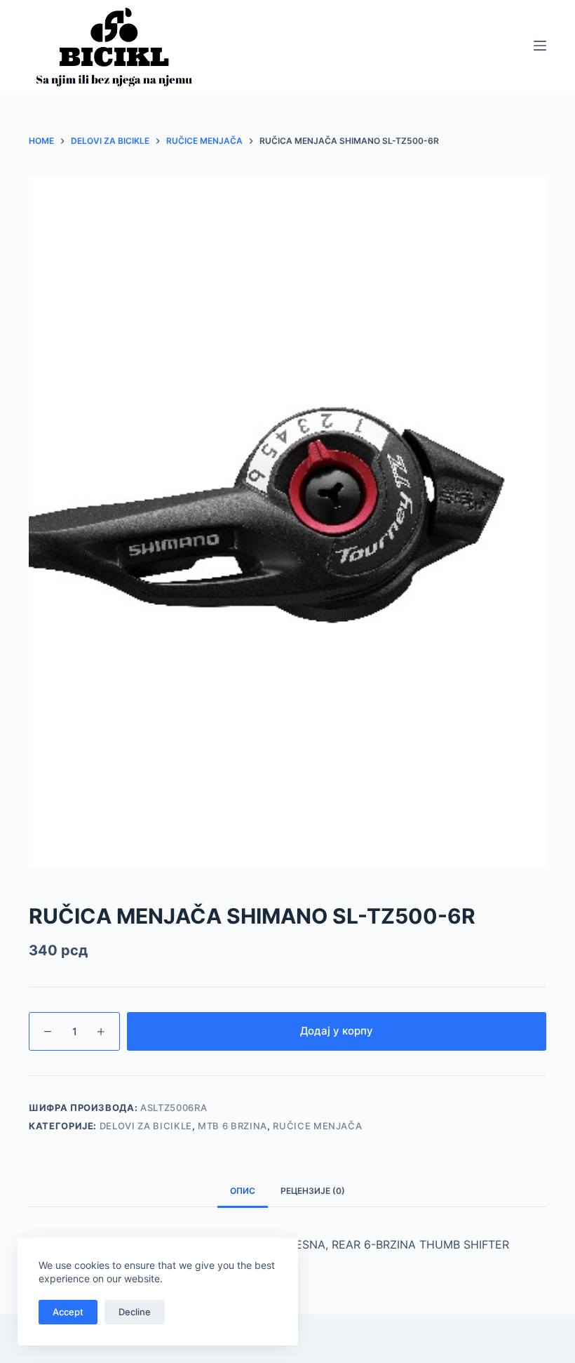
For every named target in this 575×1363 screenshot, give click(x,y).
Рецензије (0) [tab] (312, 1190)
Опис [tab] (242, 1190)
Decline (135, 1311)
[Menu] (540, 45)
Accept (68, 1311)
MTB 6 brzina (232, 1125)
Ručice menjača (317, 1125)
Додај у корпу (336, 1030)
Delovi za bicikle (146, 1125)
